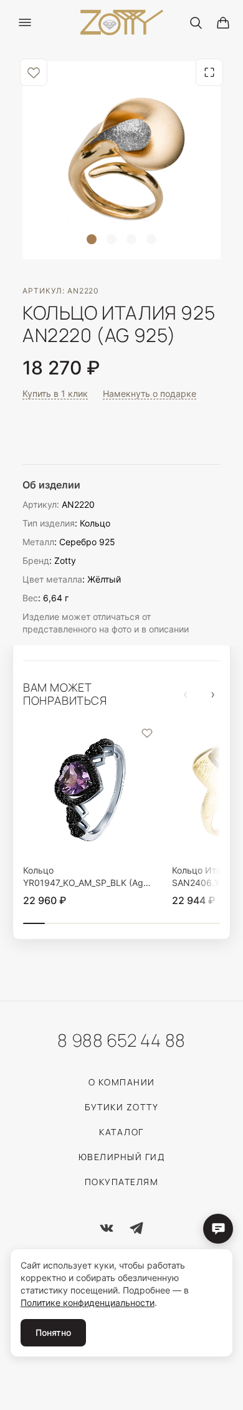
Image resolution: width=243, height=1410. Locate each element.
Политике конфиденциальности (88, 1302)
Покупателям (122, 1182)
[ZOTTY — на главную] (121, 23)
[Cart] (223, 22)
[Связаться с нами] (218, 1229)
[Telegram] (136, 1228)
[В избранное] (33, 72)
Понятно (53, 1332)
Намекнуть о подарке (149, 394)
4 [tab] (151, 239)
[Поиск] (195, 22)
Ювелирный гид (122, 1157)
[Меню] (24, 22)
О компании (121, 1082)
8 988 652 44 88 (121, 1040)
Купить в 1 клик (55, 394)
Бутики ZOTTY (121, 1107)
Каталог (121, 1132)
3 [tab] (131, 239)
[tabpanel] (121, 160)
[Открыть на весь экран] (209, 72)
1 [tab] (92, 239)
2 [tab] (112, 239)
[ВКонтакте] (106, 1228)
